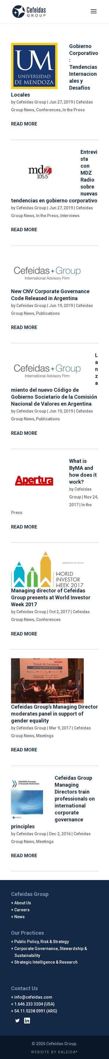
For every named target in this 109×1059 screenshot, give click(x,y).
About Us (23, 903)
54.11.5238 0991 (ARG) (36, 1011)
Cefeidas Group (31, 102)
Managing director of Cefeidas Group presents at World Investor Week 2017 (50, 597)
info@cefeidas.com (33, 997)
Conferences (48, 110)
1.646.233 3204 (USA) (35, 1004)
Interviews (70, 215)
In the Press (73, 110)
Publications (48, 313)
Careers (22, 910)
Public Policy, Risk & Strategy (42, 941)
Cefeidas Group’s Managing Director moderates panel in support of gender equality (54, 714)
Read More (24, 124)
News (20, 916)
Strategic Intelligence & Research (46, 962)
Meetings (45, 735)
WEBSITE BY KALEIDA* (54, 1052)
